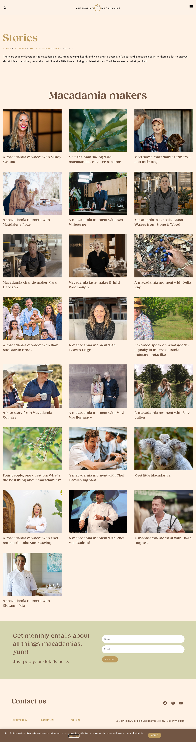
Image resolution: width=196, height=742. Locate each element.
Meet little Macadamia (152, 476)
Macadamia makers (44, 48)
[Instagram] (173, 703)
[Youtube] (181, 703)
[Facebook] (165, 703)
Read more (74, 736)
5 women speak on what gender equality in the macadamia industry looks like (161, 350)
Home (7, 48)
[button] (5, 7)
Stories (20, 48)
